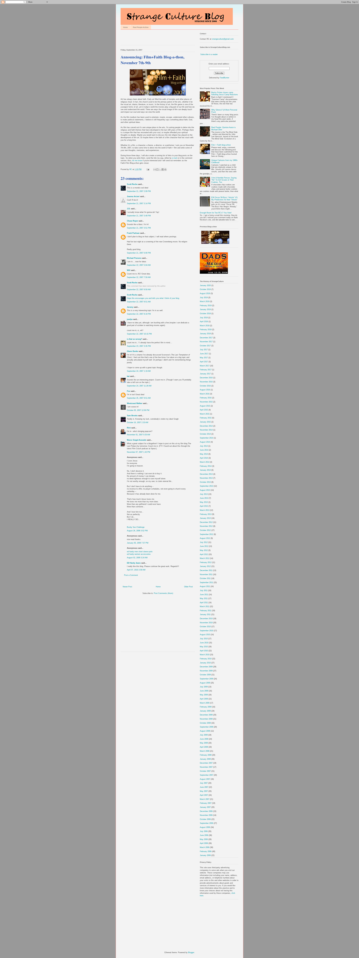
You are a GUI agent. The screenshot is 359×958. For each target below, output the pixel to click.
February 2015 (205, 418)
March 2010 (204, 655)
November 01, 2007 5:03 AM (138, 435)
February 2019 (205, 305)
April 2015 (204, 410)
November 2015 (206, 402)
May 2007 (204, 791)
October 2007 (205, 771)
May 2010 (204, 647)
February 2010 (205, 659)
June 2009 (204, 691)
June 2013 (204, 498)
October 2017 (205, 346)
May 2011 (204, 598)
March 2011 (204, 606)
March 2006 (204, 847)
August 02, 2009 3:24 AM (137, 558)
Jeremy (130, 307)
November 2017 (206, 342)
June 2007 (204, 787)
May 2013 (204, 502)
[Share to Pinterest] (165, 169)
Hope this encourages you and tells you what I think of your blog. (153, 298)
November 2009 (206, 671)
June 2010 (204, 643)
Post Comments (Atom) (163, 593)
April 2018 (204, 321)
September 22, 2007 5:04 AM (139, 265)
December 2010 (206, 618)
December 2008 (206, 715)
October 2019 (205, 289)
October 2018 (205, 313)
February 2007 (205, 803)
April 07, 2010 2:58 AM (136, 570)
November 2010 (206, 623)
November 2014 (206, 430)
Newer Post (127, 587)
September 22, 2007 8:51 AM (139, 302)
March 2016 (204, 394)
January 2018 (205, 334)
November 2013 (206, 478)
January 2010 (205, 663)
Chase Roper (132, 221)
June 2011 (204, 594)
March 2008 (204, 751)
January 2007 (205, 807)
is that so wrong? (134, 339)
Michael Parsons (134, 258)
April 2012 (204, 554)
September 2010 (206, 631)
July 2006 (204, 831)
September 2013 (206, 486)
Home (125, 27)
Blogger (191, 952)
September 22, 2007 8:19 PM (139, 314)
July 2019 (204, 297)
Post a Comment (131, 575)
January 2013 (205, 518)
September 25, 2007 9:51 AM (139, 398)
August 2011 (205, 586)
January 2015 (205, 422)
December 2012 (206, 522)
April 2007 (204, 795)
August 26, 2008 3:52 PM (137, 531)
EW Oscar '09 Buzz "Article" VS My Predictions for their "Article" (224, 198)
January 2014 (205, 470)
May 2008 (204, 743)
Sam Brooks (132, 416)
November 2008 (206, 719)
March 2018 (204, 326)
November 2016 (206, 382)
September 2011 (206, 582)
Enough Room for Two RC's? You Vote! (216, 213)
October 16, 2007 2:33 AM (137, 422)
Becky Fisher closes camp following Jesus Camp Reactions (224, 93)
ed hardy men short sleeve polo (139, 552)
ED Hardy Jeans (134, 563)
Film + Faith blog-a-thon (221, 145)
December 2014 (206, 426)
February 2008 (205, 755)
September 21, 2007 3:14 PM (139, 203)
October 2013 (205, 482)
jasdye (130, 319)
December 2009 (206, 667)
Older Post (188, 587)
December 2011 (206, 570)
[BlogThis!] (157, 169)
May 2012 (204, 550)
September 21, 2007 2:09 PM (139, 191)
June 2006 (204, 835)
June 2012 (204, 546)
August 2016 (205, 390)
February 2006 (205, 851)
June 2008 (204, 739)
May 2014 (204, 454)
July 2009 (204, 687)
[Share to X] (160, 169)
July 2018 (204, 318)
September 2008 (206, 727)
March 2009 (204, 703)
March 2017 (204, 366)
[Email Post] (148, 169)
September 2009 (206, 679)
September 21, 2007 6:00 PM (139, 253)
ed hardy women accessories (139, 554)
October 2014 (205, 434)
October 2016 (205, 386)
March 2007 (204, 799)
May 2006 (204, 839)
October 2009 (205, 675)
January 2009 (205, 711)
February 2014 (205, 466)
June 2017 (204, 354)
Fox (128, 391)
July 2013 (204, 494)
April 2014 (204, 458)
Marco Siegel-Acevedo (136, 440)
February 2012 (205, 562)
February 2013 (205, 514)
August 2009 (205, 683)
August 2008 (205, 731)
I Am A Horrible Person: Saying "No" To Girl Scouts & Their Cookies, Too (223, 180)
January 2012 (205, 566)
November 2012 (206, 526)
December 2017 (206, 338)
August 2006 (205, 827)
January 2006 (205, 855)
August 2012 (205, 538)
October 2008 (205, 723)
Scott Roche (132, 184)
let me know (137, 160)
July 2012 (204, 542)
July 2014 (204, 446)
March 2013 (204, 510)
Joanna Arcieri (133, 196)
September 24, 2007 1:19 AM (139, 371)
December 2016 (206, 378)
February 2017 (205, 370)
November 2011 (206, 574)
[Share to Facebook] (162, 169)
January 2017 (205, 374)
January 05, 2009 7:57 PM (137, 543)
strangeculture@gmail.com (223, 39)
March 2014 (204, 462)
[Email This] (154, 169)
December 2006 (206, 811)
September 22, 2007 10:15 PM (139, 334)
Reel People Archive (141, 27)
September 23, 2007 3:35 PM (139, 346)
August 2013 (205, 490)
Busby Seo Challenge (135, 527)
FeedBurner (224, 78)
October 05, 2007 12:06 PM (138, 410)
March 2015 (204, 414)
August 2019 (205, 293)
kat (128, 376)
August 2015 (205, 406)
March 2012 (204, 558)
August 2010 (205, 634)
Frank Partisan (133, 233)
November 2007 (206, 767)
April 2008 (204, 747)
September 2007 (206, 775)
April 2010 (204, 651)
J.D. (128, 209)
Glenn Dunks (132, 351)
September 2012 (206, 534)
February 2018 (205, 329)
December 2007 (206, 763)
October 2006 (205, 819)
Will (128, 270)
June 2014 (204, 450)
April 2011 (204, 602)
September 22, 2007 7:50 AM (139, 277)
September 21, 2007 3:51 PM (139, 228)
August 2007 (205, 779)
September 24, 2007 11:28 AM (139, 386)
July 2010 (204, 639)
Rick (129, 428)
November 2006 (206, 815)
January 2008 (205, 759)
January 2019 (205, 309)
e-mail (174, 158)
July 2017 (204, 350)
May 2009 (204, 695)
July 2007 (204, 783)
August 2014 (205, 442)
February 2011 (205, 610)
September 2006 (206, 823)
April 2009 (204, 699)
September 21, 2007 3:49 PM (139, 216)
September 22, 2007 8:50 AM (139, 289)
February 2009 (205, 707)
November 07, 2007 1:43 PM (138, 452)
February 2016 (205, 398)
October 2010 (205, 626)
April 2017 (204, 362)
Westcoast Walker (134, 403)
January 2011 (205, 614)
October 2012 (205, 530)
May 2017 (204, 358)
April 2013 (204, 506)
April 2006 (204, 843)
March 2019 (204, 301)
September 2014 (206, 438)
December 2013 (206, 474)
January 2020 (205, 285)
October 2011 (205, 578)
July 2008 (204, 735)
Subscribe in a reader (209, 54)
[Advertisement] (153, 38)
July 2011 (204, 590)
